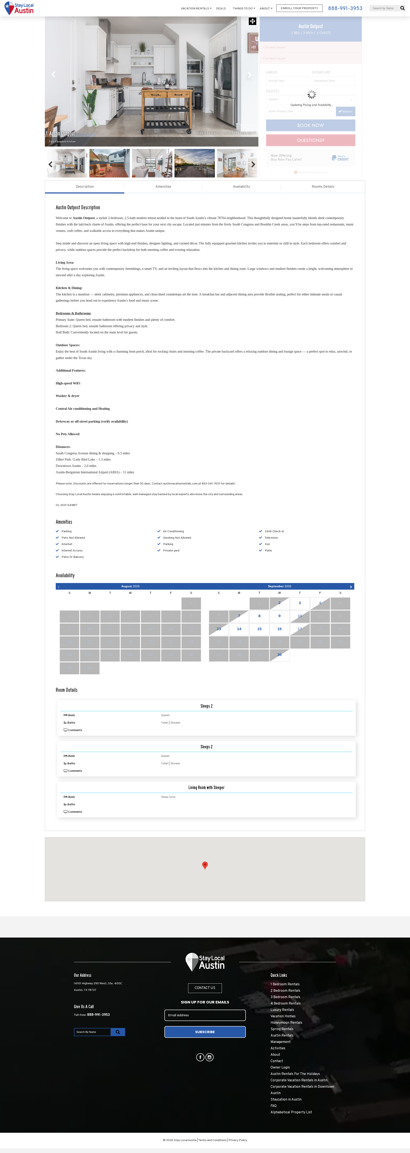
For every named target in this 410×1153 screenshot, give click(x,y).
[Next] (249, 74)
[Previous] (54, 74)
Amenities (163, 187)
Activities (278, 1048)
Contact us (205, 988)
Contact (277, 1061)
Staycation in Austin (286, 1100)
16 (279, 629)
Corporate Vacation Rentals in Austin (299, 1080)
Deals (221, 8)
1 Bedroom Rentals (285, 984)
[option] (151, 81)
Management (281, 1042)
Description (85, 187)
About (265, 8)
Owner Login (280, 1068)
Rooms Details (323, 187)
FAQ (274, 1106)
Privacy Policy (237, 1140)
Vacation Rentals (195, 8)
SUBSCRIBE (205, 1031)
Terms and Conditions (212, 1140)
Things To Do (243, 8)
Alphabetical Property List (291, 1112)
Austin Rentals (282, 1036)
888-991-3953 (98, 1015)
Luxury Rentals (282, 1010)
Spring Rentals (282, 1029)
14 (239, 629)
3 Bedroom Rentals (285, 997)
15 (259, 629)
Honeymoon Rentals (286, 1023)
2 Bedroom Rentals (285, 991)
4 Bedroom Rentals (286, 1004)
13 (219, 629)
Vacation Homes (283, 1016)
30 (279, 655)
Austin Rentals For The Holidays (295, 1074)
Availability (241, 187)
